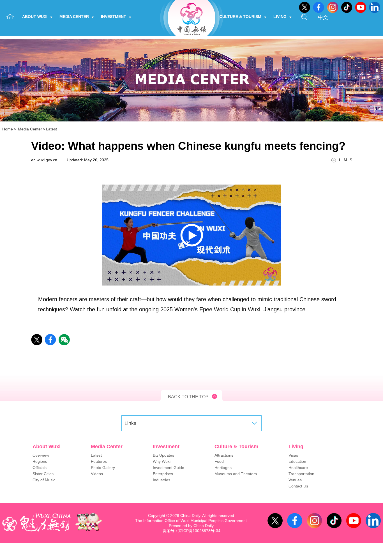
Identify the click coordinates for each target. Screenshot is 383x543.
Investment (113, 16)
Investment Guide (168, 467)
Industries (161, 480)
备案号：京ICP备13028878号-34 (191, 530)
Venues (295, 480)
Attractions (223, 455)
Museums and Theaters (235, 473)
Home (7, 129)
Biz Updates (163, 455)
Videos (97, 473)
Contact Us (298, 486)
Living (280, 16)
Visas (293, 455)
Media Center (74, 16)
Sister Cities (43, 473)
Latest (51, 129)
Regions (40, 461)
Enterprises (163, 473)
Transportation (301, 473)
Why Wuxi (161, 461)
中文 (323, 17)
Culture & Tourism (240, 16)
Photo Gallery (103, 467)
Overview (41, 455)
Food (219, 461)
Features (99, 461)
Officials (40, 467)
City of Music (44, 480)
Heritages (223, 467)
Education (297, 461)
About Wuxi (34, 16)
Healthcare (298, 467)
